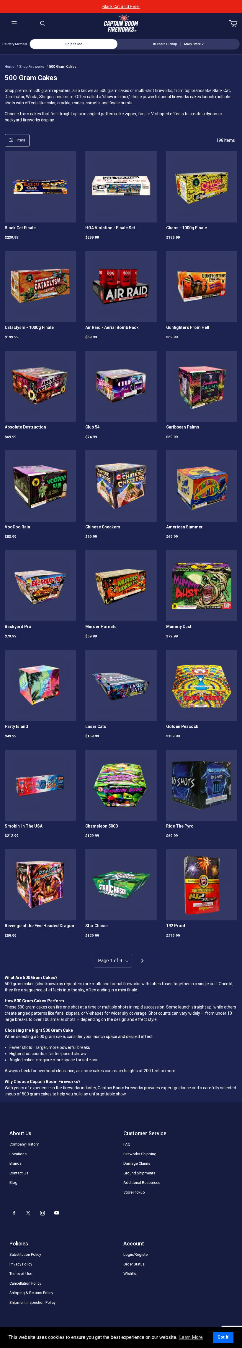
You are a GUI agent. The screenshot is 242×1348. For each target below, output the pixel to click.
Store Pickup (134, 1192)
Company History (24, 1144)
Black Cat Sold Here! (121, 6)
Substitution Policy (25, 1254)
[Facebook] (14, 1213)
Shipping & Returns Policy (31, 1293)
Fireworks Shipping (139, 1154)
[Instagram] (42, 1213)
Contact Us (18, 1173)
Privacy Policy (20, 1264)
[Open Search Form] (43, 23)
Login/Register (136, 1254)
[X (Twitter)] (28, 1213)
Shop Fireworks (31, 67)
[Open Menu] (14, 23)
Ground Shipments (139, 1173)
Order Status (134, 1264)
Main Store (192, 44)
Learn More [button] (191, 1337)
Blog (13, 1182)
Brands (15, 1163)
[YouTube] (56, 1213)
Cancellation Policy (25, 1283)
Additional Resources (141, 1182)
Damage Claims (136, 1163)
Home (9, 67)
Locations (18, 1154)
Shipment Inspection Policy (32, 1302)
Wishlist (130, 1273)
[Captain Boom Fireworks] (121, 23)
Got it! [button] (224, 1337)
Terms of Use (20, 1273)
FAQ (126, 1144)
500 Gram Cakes (62, 67)
